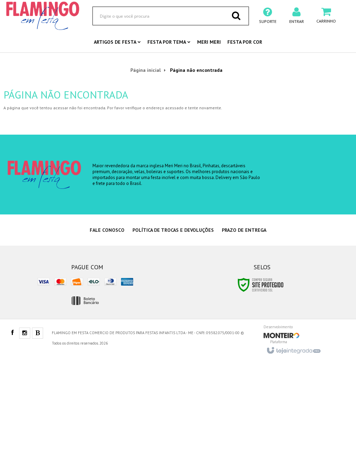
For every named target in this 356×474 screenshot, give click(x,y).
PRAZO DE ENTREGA (244, 230)
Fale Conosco (107, 230)
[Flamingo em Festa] (43, 15)
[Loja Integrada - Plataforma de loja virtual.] (293, 348)
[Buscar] (236, 16)
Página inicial (145, 70)
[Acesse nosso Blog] (37, 333)
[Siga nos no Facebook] (12, 333)
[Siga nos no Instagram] (24, 333)
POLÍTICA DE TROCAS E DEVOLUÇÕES (173, 230)
